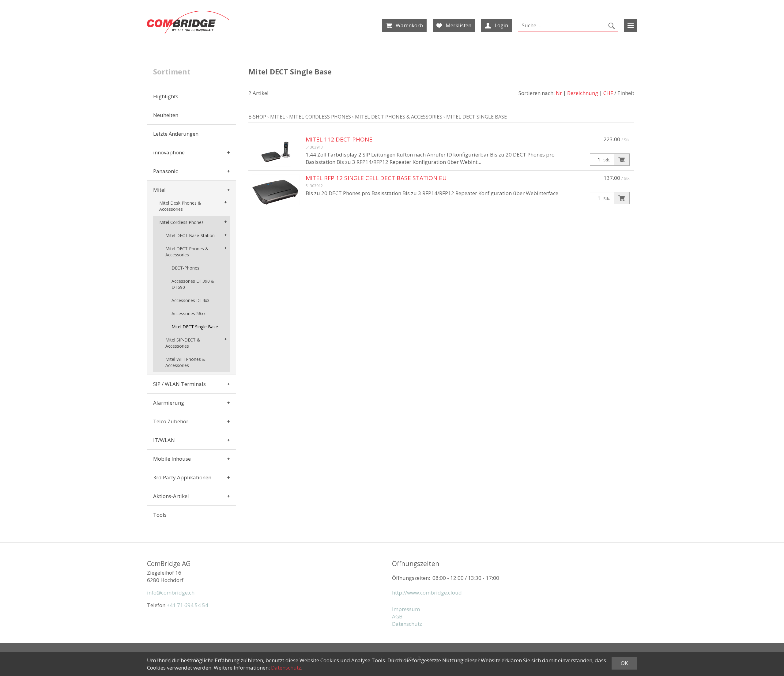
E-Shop (257, 116)
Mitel (159, 189)
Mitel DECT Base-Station (190, 235)
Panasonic (165, 171)
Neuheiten (165, 115)
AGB (397, 616)
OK (624, 663)
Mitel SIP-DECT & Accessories (182, 343)
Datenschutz (407, 623)
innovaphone (169, 152)
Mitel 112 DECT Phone (339, 139)
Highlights (165, 96)
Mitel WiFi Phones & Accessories (185, 362)
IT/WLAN (164, 440)
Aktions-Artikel (171, 496)
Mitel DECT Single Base (195, 327)
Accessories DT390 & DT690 (193, 284)
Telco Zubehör (170, 421)
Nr (559, 92)
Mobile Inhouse (172, 458)
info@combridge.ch (170, 592)
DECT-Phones (185, 268)
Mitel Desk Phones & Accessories (180, 206)
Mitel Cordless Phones (181, 222)
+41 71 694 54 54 (187, 605)
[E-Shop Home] (188, 22)
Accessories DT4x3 (190, 300)
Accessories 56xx (188, 313)
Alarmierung (168, 402)
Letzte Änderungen (175, 133)
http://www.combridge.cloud (427, 592)
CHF (608, 92)
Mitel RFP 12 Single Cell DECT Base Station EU (376, 178)
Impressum (406, 609)
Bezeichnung (582, 92)
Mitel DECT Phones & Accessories (187, 252)
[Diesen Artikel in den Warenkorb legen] (621, 159)
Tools (160, 514)
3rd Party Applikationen (182, 477)
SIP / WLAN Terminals (179, 383)
